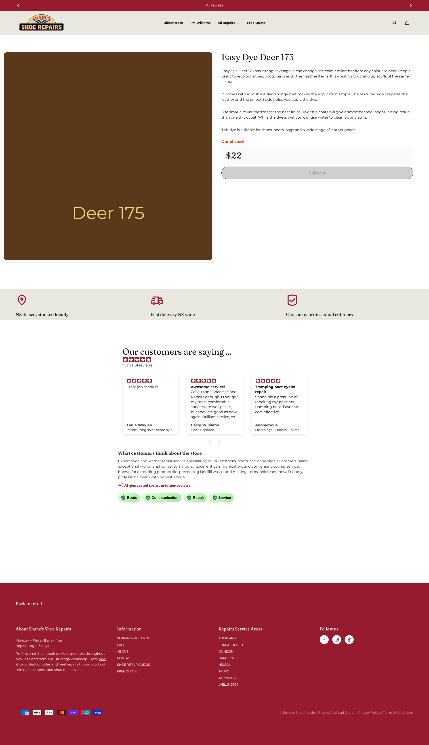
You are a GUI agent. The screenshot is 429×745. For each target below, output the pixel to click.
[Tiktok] (349, 639)
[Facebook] (324, 639)
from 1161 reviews (137, 365)
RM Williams (200, 23)
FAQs (121, 645)
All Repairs (226, 23)
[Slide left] (18, 5)
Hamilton (227, 658)
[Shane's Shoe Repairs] (41, 22)
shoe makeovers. (68, 670)
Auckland (227, 638)
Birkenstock (173, 23)
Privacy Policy (369, 712)
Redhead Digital (342, 712)
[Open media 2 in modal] (108, 156)
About (122, 651)
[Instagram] (336, 639)
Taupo (224, 671)
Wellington (229, 684)
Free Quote (256, 23)
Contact (124, 658)
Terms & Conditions (398, 712)
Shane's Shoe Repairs (299, 712)
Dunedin (226, 651)
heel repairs (69, 664)
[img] (216, 360)
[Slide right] (410, 5)
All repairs (214, 5)
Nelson (225, 664)
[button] (394, 23)
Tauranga (227, 678)
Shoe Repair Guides (133, 664)
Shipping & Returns (133, 638)
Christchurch (231, 645)
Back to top (27, 603)
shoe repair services (53, 653)
